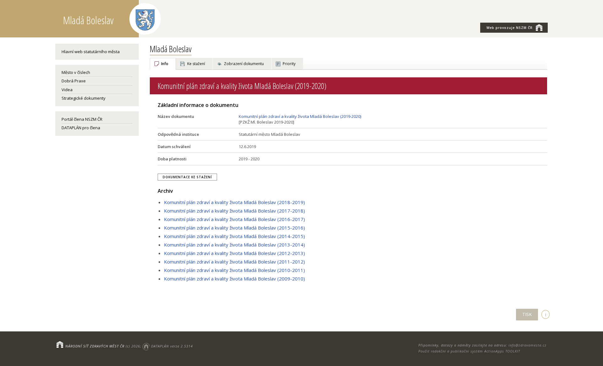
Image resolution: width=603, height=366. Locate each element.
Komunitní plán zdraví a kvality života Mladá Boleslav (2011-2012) (234, 261)
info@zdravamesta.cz (527, 345)
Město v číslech (76, 72)
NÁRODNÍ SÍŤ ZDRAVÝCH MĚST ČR (94, 346)
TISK (527, 314)
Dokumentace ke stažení (187, 177)
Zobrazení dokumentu (244, 63)
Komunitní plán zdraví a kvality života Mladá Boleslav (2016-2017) (234, 219)
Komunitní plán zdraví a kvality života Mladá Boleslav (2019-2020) (300, 116)
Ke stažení (196, 63)
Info (164, 63)
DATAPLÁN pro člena (81, 127)
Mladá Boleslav (171, 49)
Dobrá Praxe (74, 81)
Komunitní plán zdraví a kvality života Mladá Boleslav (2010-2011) (234, 270)
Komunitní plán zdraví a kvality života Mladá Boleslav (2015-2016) (234, 228)
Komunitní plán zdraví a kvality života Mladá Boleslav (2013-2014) (234, 244)
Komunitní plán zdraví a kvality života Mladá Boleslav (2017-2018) (234, 211)
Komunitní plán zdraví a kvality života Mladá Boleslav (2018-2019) (234, 202)
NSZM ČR (509, 27)
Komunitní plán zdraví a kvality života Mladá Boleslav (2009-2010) (234, 278)
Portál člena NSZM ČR (82, 119)
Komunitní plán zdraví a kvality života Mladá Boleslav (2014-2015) (234, 236)
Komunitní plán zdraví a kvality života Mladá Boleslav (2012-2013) (234, 253)
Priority (289, 63)
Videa (67, 89)
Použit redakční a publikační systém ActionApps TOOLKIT (469, 351)
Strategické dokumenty (84, 98)
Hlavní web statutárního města (91, 51)
